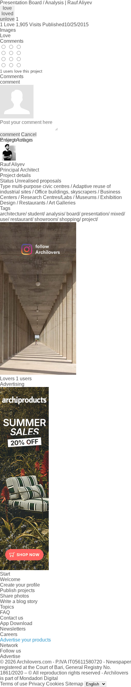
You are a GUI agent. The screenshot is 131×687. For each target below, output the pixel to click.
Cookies (55, 683)
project (89, 219)
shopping (69, 219)
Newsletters (13, 628)
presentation (94, 213)
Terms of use (13, 683)
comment (10, 134)
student (36, 213)
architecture (12, 213)
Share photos (14, 595)
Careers (8, 634)
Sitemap (74, 683)
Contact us (11, 617)
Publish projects (17, 590)
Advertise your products (25, 639)
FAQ (5, 612)
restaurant (21, 219)
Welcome (10, 579)
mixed (117, 213)
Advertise (10, 656)
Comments (11, 41)
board (72, 213)
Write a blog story (18, 601)
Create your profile (20, 585)
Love (5, 35)
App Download (16, 623)
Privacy (37, 683)
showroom (45, 219)
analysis (55, 213)
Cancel (29, 134)
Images (8, 30)
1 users (24, 378)
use (4, 219)
